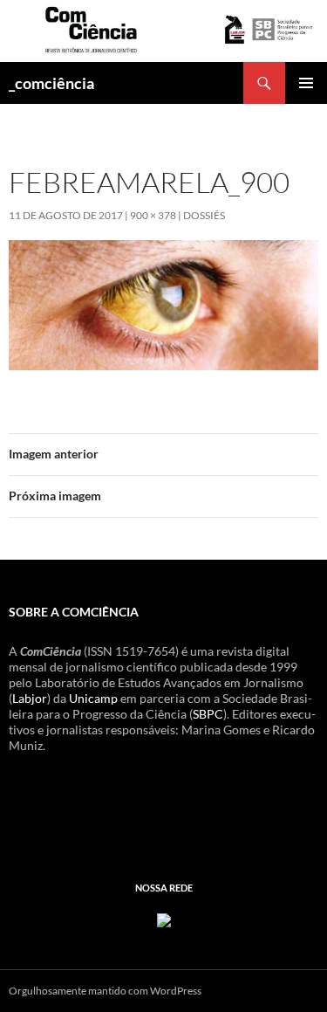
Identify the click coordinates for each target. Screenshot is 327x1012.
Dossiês (204, 215)
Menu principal (306, 83)
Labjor (29, 698)
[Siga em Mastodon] (164, 918)
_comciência (51, 83)
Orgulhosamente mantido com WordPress (105, 990)
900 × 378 (153, 215)
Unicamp (93, 698)
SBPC (208, 713)
